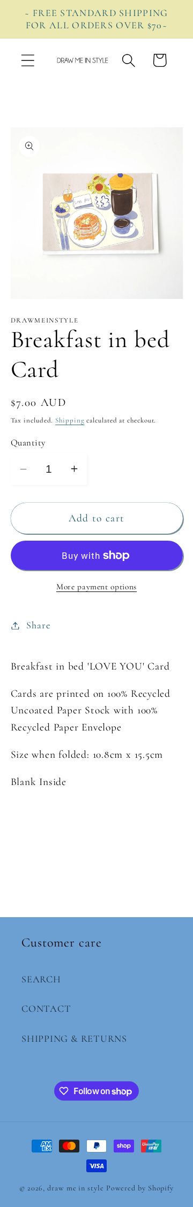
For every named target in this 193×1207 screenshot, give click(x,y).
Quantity (28, 442)
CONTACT (46, 1008)
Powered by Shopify (140, 1188)
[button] (27, 60)
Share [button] (38, 625)
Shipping (69, 420)
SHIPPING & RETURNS (74, 1038)
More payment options (96, 586)
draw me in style (76, 1188)
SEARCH (41, 979)
